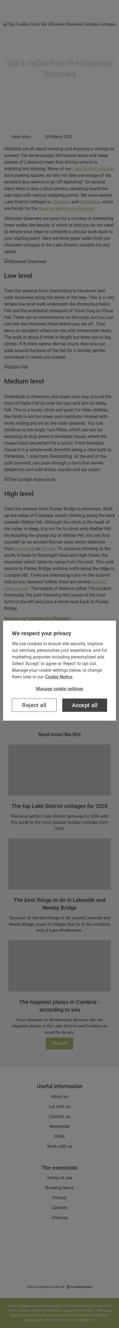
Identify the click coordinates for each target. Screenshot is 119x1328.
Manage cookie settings (59, 688)
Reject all (34, 705)
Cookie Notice (59, 676)
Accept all (84, 705)
